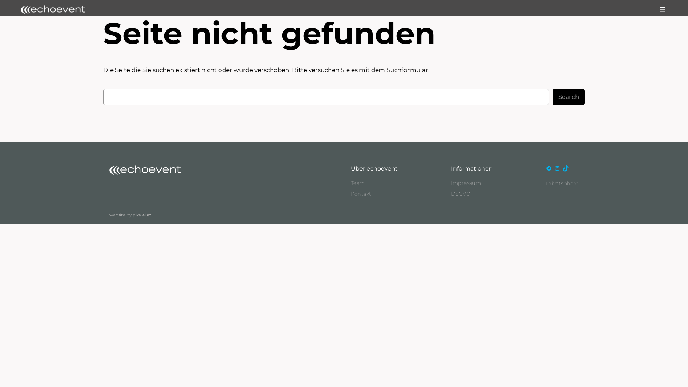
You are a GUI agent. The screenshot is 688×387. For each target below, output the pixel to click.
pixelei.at (142, 215)
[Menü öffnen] (663, 9)
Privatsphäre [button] (562, 183)
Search (568, 97)
